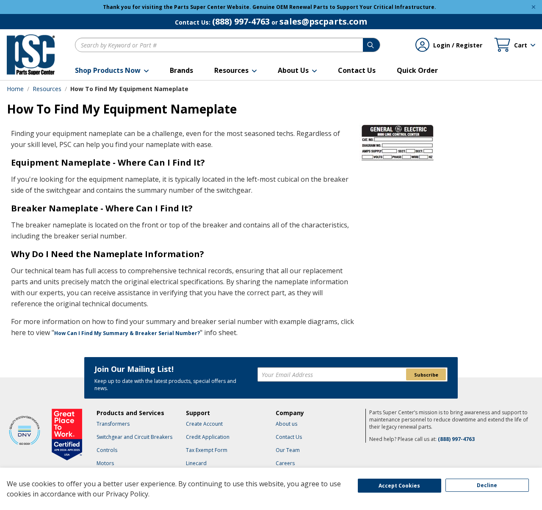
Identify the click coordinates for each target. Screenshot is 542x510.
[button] (112, 70)
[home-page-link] (31, 54)
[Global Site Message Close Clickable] (533, 7)
